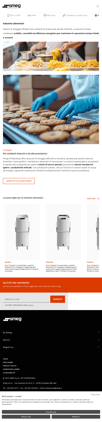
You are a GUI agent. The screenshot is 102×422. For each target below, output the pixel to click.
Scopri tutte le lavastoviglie (18, 181)
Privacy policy (10, 366)
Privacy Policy (95, 394)
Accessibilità (9, 373)
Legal (5, 359)
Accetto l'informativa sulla (19, 305)
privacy (31, 305)
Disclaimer (8, 362)
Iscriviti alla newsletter (16, 282)
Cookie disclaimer (11, 369)
